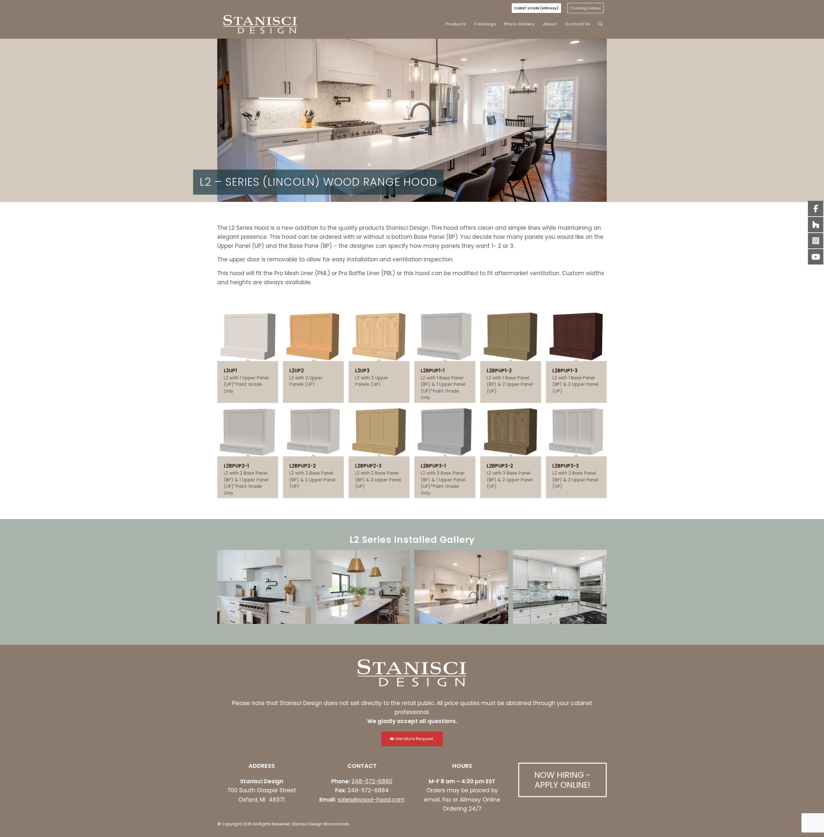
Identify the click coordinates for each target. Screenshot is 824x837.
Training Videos (585, 8)
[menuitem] (536, 8)
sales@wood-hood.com (371, 800)
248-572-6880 (371, 781)
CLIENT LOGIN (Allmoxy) (536, 8)
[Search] (600, 24)
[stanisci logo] (260, 24)
